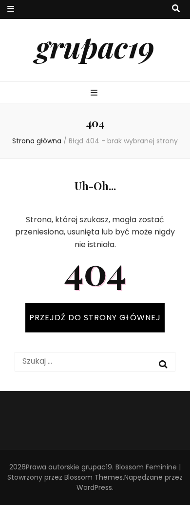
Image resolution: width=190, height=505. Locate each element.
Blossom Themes (93, 477)
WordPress (94, 487)
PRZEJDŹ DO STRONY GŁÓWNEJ (95, 317)
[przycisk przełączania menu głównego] (95, 93)
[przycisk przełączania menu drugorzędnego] (10, 9)
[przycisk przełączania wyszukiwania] (176, 9)
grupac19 (95, 46)
